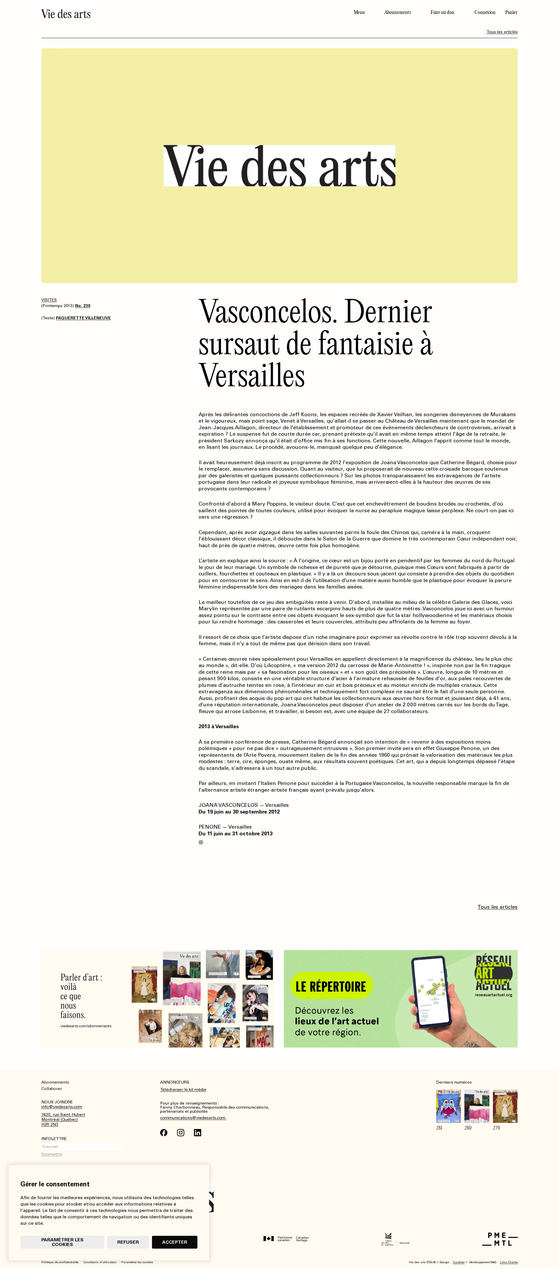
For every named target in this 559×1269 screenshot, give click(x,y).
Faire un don (442, 12)
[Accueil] (158, 13)
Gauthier (459, 1262)
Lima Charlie (509, 1262)
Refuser (128, 1242)
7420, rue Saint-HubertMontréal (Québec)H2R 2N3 (63, 1119)
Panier (511, 12)
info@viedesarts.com (61, 1107)
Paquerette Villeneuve (83, 318)
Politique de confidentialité (59, 1262)
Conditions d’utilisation (99, 1262)
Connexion (485, 12)
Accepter (174, 1242)
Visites (49, 299)
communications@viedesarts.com (193, 1118)
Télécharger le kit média (183, 1089)
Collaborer (51, 1088)
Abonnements (397, 12)
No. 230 (82, 305)
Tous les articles (502, 31)
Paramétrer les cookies (62, 1242)
